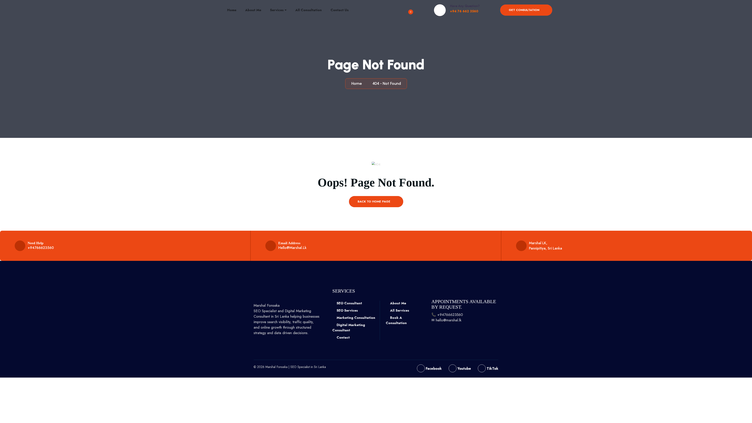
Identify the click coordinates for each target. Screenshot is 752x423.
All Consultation (308, 10)
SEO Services (347, 310)
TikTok (492, 368)
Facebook (433, 368)
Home (231, 10)
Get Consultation (524, 10)
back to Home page (374, 201)
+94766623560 (41, 247)
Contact (343, 337)
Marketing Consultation (355, 317)
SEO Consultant (349, 303)
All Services (399, 310)
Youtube (463, 368)
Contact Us (340, 10)
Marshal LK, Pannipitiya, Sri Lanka (545, 245)
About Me (253, 10)
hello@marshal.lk (292, 247)
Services (277, 10)
